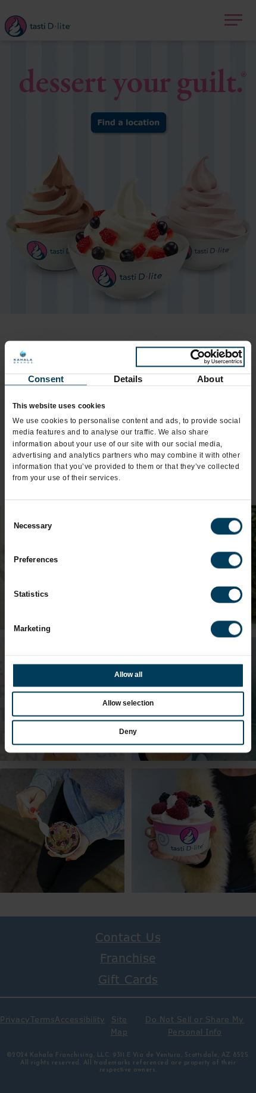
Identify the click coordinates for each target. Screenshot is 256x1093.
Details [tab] (128, 379)
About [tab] (210, 379)
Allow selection (128, 704)
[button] (226, 560)
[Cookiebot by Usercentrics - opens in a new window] (190, 356)
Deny (128, 731)
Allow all (128, 675)
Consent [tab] (46, 379)
